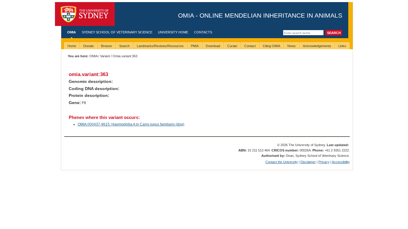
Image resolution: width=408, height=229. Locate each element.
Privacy (323, 162)
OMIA (71, 32)
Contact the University (282, 162)
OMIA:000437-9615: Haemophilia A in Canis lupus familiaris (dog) (131, 124)
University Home (173, 32)
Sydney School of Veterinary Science (117, 32)
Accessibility (341, 162)
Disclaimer (308, 162)
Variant (105, 56)
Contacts (203, 32)
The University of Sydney (85, 14)
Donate (88, 46)
